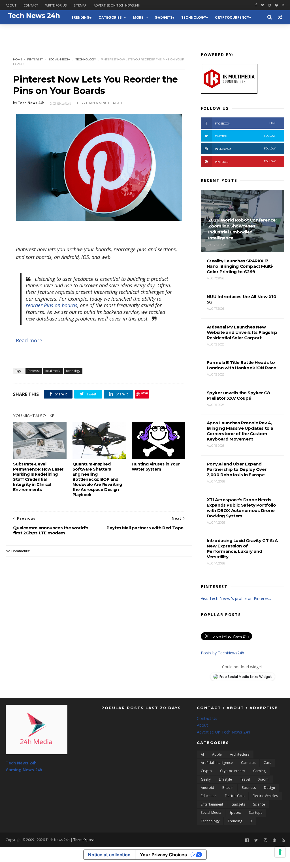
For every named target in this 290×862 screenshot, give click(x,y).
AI (202, 754)
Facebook (245, 123)
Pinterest (35, 59)
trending (80, 17)
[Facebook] (247, 840)
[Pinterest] (276, 5)
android (207, 787)
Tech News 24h (21, 763)
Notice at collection (109, 854)
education (209, 795)
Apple (217, 754)
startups (255, 812)
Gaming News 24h (26, 31)
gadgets (163, 17)
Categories (110, 17)
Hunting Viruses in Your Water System (156, 466)
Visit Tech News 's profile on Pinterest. (236, 598)
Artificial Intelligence (217, 762)
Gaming (259, 770)
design (269, 787)
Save (144, 393)
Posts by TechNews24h (222, 653)
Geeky (206, 779)
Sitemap (80, 5)
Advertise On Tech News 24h (223, 732)
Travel (245, 779)
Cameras (248, 762)
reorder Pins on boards (51, 305)
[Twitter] (256, 840)
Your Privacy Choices (163, 854)
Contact (31, 5)
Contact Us (207, 718)
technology (193, 17)
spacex (235, 812)
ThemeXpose (84, 839)
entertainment (212, 804)
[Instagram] (269, 5)
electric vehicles (265, 795)
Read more (29, 340)
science (259, 804)
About (11, 5)
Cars (267, 762)
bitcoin (227, 787)
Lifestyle (225, 779)
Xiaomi (263, 779)
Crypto (206, 770)
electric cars (234, 795)
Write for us (56, 5)
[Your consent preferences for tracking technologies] (280, 852)
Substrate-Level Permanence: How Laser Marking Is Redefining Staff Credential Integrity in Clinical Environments (38, 476)
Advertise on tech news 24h (117, 5)
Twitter (245, 136)
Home (17, 59)
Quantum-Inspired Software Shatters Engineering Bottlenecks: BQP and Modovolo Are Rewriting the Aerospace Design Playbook (97, 479)
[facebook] (256, 5)
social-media (59, 59)
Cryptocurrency (232, 17)
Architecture (240, 754)
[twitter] (262, 5)
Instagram (245, 149)
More (138, 17)
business (249, 787)
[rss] (283, 5)
